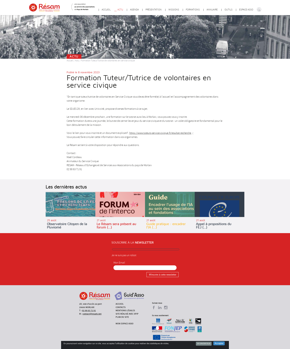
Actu (120, 9)
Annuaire (212, 9)
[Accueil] (44, 7)
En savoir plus (203, 343)
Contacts (121, 307)
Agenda (134, 9)
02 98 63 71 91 (89, 310)
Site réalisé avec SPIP (127, 313)
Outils (228, 9)
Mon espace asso (124, 323)
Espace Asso (246, 9)
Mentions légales (125, 310)
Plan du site (122, 317)
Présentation (154, 9)
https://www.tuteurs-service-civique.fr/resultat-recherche (160, 133)
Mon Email (119, 262)
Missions (173, 9)
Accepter (219, 343)
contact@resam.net (92, 313)
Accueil (106, 9)
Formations (193, 9)
